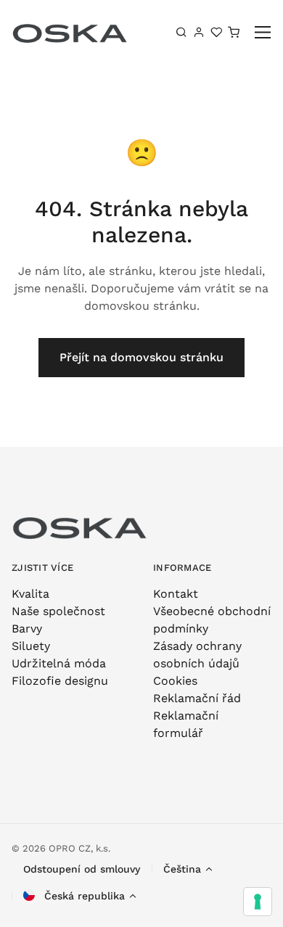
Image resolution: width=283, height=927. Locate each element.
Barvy (27, 628)
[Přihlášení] (199, 31)
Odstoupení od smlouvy (81, 869)
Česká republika (83, 896)
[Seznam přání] (216, 31)
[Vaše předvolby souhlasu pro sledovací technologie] (257, 901)
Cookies (175, 681)
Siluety (31, 646)
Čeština (182, 869)
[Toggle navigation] (263, 32)
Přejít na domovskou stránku (141, 357)
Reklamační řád (197, 698)
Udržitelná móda (59, 663)
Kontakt (175, 594)
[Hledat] (181, 31)
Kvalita (30, 594)
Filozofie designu (60, 681)
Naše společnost (58, 611)
